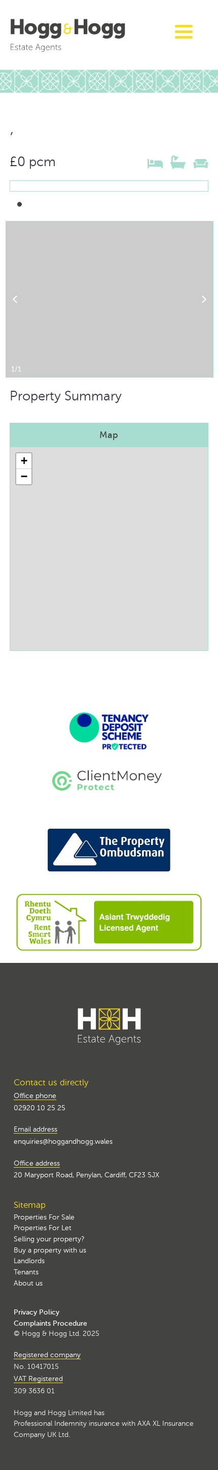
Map (108, 435)
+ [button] (24, 460)
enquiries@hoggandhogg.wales (63, 1141)
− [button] (24, 476)
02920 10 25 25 (39, 1108)
